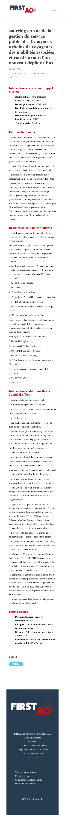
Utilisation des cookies (25, 783)
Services (13, 77)
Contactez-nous (32, 757)
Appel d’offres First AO (35, 73)
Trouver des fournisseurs (26, 772)
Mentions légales (22, 776)
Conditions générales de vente (28, 780)
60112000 (17, 73)
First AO (16, 69)
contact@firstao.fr (35, 753)
